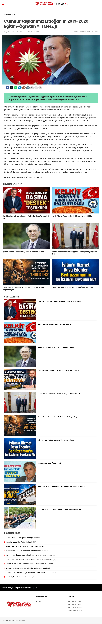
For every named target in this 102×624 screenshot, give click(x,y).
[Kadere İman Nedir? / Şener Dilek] (20, 482)
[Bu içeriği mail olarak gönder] (24, 87)
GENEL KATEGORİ (85, 32)
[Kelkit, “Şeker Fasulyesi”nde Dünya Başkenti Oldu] (75, 200)
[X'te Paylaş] (11, 87)
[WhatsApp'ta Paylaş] (15, 87)
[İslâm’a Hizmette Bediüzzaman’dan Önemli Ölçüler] (75, 272)
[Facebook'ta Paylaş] (7, 87)
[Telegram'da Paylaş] (20, 87)
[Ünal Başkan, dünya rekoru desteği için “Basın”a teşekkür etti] (26, 200)
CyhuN (22, 620)
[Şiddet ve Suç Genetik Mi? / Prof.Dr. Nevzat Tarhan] (26, 236)
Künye (38, 601)
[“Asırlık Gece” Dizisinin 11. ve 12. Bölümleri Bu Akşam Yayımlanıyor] (26, 272)
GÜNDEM (95, 32)
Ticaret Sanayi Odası (75, 611)
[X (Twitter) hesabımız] (36, 588)
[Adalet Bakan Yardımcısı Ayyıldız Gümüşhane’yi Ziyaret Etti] (75, 236)
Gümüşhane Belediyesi (75, 604)
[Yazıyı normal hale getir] (40, 87)
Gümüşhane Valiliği (74, 601)
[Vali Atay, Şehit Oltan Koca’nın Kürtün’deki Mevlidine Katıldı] (20, 528)
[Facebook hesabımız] (33, 588)
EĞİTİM (76, 32)
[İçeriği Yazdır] (28, 87)
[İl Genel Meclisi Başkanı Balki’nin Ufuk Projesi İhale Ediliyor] (20, 389)
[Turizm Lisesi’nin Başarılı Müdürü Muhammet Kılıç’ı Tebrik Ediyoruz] (20, 505)
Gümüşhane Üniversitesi (76, 607)
